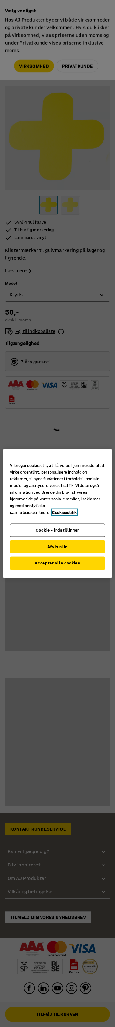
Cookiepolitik (64, 512)
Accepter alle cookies (57, 563)
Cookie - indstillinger (57, 530)
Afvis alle (57, 546)
